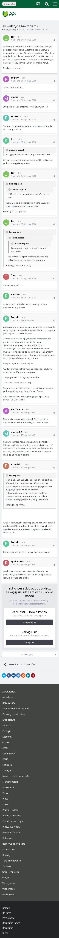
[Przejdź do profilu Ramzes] (6, 296)
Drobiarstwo (8, 719)
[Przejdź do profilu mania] (6, 98)
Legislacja (7, 765)
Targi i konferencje (11, 860)
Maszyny (6, 770)
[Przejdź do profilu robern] (6, 79)
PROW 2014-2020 (11, 832)
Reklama (6, 913)
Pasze (5, 793)
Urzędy (5, 877)
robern (15, 77)
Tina (13, 275)
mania (14, 96)
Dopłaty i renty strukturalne (16, 708)
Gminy (5, 742)
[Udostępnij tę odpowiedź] (54, 40)
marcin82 (16, 431)
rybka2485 (17, 561)
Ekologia (6, 731)
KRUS (5, 759)
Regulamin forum (11, 923)
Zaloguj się (29, 642)
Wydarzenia (8, 894)
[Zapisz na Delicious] (18, 675)
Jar (16, 29)
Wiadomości (8, 888)
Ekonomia (7, 736)
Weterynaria (8, 883)
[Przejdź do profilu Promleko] (6, 466)
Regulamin (7, 928)
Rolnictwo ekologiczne (13, 843)
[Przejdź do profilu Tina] (6, 277)
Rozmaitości (8, 849)
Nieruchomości (10, 781)
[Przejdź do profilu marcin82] (6, 433)
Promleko (16, 464)
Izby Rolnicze (9, 753)
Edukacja (6, 725)
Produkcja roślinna (11, 815)
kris (13, 139)
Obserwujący (27, 654)
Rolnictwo (7, 838)
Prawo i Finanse (10, 810)
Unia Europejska (10, 872)
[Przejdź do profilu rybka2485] (6, 563)
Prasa (5, 804)
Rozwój (6, 855)
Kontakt (6, 908)
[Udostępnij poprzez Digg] (13, 675)
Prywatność (8, 918)
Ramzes (15, 294)
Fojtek (15, 317)
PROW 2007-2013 (11, 826)
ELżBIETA (16, 116)
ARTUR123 (17, 409)
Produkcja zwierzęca (12, 821)
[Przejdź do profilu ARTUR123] (6, 411)
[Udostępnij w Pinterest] (33, 675)
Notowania (8, 787)
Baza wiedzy (8, 703)
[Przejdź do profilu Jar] (6, 38)
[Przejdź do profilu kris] (6, 140)
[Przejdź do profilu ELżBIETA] (6, 118)
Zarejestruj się (29, 622)
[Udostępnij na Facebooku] (8, 675)
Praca (5, 798)
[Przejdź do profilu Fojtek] (6, 318)
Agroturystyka (9, 691)
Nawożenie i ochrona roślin (16, 776)
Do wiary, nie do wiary (13, 714)
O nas (5, 933)
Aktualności (8, 697)
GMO (5, 748)
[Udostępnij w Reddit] (23, 675)
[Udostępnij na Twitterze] (4, 675)
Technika (6, 866)
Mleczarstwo (43, 29)
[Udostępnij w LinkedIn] (28, 675)
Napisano (23, 39)
